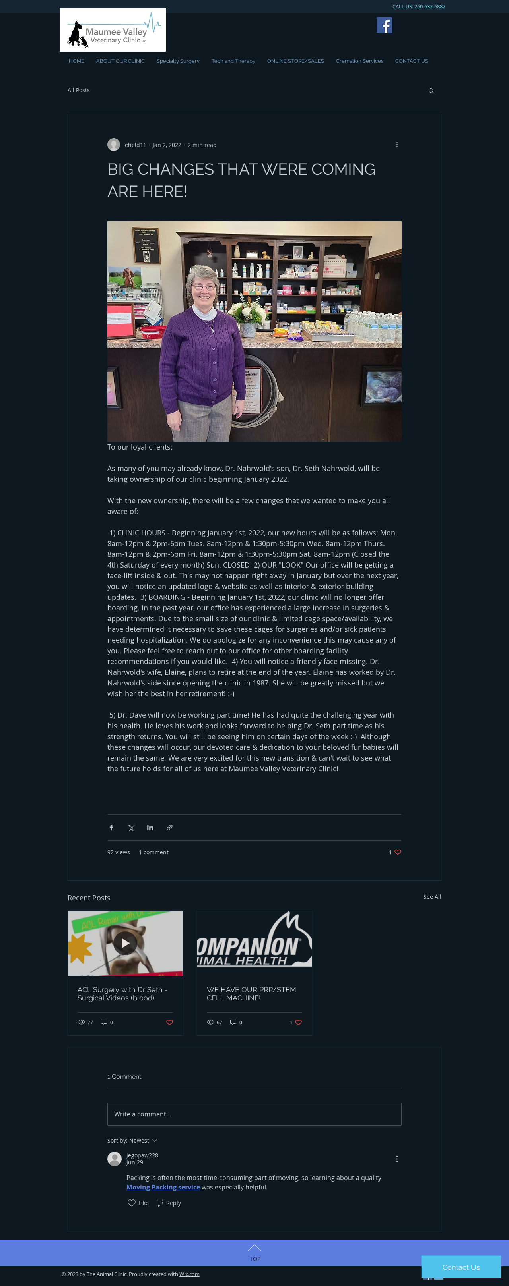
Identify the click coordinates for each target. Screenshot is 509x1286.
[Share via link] (169, 827)
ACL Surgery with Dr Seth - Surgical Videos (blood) (123, 993)
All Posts (79, 90)
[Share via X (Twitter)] (130, 827)
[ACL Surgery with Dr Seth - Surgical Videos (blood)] (125, 943)
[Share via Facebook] (111, 827)
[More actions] (397, 144)
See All (432, 896)
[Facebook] (384, 25)
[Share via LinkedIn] (150, 827)
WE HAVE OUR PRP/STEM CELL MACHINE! (251, 993)
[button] (431, 90)
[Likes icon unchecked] (131, 1203)
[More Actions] (397, 1159)
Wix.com (189, 1274)
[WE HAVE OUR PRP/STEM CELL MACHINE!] (254, 943)
